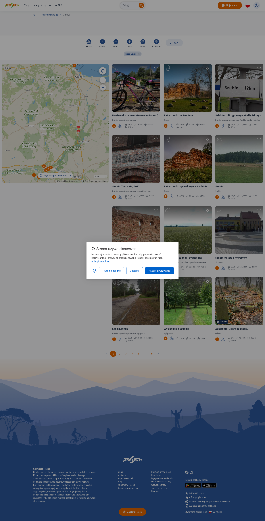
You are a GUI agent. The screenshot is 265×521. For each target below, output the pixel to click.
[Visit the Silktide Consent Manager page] (94, 271)
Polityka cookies (100, 261)
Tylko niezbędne (111, 270)
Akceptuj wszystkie (159, 270)
